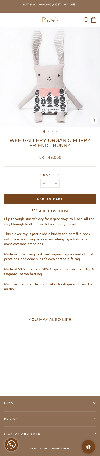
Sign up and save (22, 433)
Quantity (50, 174)
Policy (11, 418)
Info (9, 403)
